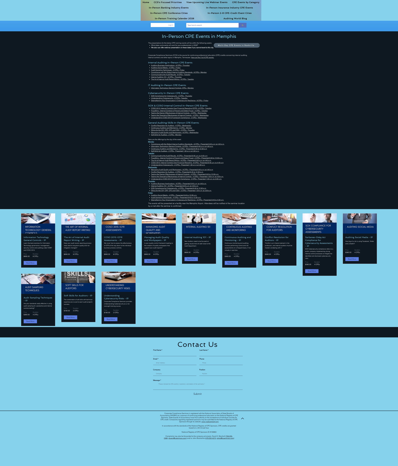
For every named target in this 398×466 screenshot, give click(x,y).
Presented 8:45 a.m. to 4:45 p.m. (212, 144)
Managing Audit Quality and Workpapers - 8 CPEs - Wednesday (174, 132)
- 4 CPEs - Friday (174, 68)
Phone (201, 359)
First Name (157, 350)
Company (156, 369)
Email (155, 359)
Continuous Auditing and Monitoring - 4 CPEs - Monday (171, 128)
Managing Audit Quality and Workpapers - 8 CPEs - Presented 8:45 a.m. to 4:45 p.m (182, 170)
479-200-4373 (211, 438)
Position (202, 369)
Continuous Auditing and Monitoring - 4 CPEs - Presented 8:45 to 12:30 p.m (179, 149)
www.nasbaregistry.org (209, 422)
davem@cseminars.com (177, 438)
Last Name (203, 350)
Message (156, 380)
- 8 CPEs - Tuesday (187, 79)
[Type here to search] (242, 25)
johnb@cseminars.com (225, 438)
